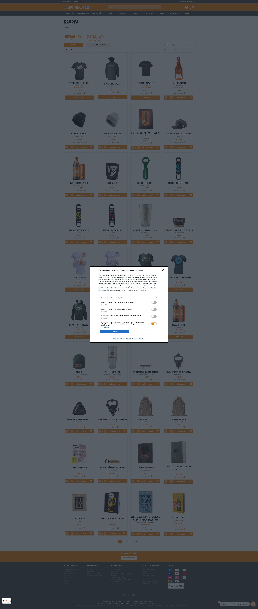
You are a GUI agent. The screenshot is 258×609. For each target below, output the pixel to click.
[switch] (154, 302)
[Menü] (10, 599)
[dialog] (129, 304)
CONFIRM (114, 331)
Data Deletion (117, 338)
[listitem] (129, 298)
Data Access (129, 338)
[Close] (164, 270)
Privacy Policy (140, 338)
